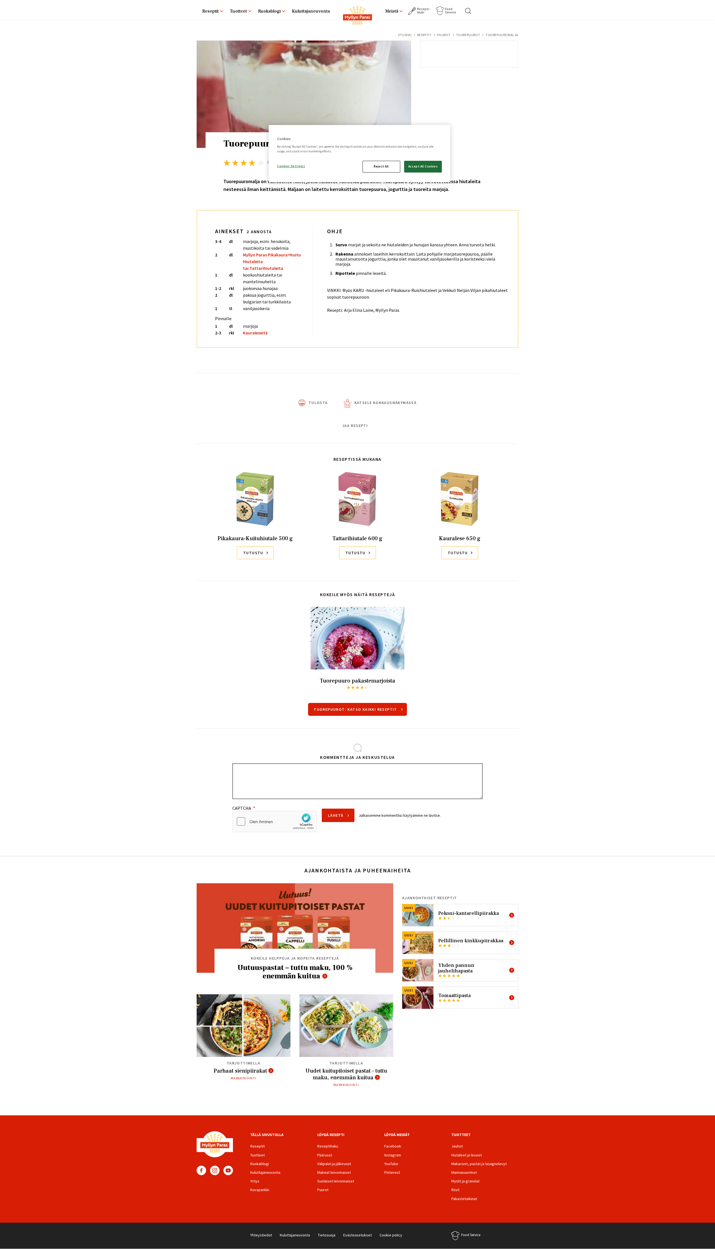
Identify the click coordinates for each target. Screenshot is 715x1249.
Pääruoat (324, 1155)
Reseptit (210, 11)
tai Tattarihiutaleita (263, 268)
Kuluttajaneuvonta (311, 11)
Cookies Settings (291, 166)
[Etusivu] (357, 16)
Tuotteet (238, 11)
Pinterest (392, 1172)
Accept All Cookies (423, 166)
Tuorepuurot (468, 35)
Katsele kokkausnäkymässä (385, 402)
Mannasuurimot (464, 1172)
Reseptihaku (327, 1146)
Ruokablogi (269, 11)
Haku (468, 11)
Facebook (201, 1170)
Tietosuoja (326, 1235)
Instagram (215, 1170)
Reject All (381, 166)
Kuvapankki (259, 1189)
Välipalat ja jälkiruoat (334, 1163)
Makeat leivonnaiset (334, 1172)
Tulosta (318, 402)
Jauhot (457, 1146)
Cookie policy (391, 1235)
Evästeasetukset (357, 1235)
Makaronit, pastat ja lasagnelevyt (479, 1163)
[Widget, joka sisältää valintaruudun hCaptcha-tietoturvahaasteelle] (274, 821)
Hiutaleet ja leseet (466, 1155)
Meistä (391, 11)
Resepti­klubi (423, 10)
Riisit (455, 1189)
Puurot (444, 35)
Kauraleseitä (255, 333)
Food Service (450, 10)
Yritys (254, 1181)
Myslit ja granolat (465, 1181)
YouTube (228, 1170)
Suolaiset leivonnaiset (335, 1181)
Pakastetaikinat (464, 1198)
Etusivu (405, 35)
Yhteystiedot (261, 1235)
